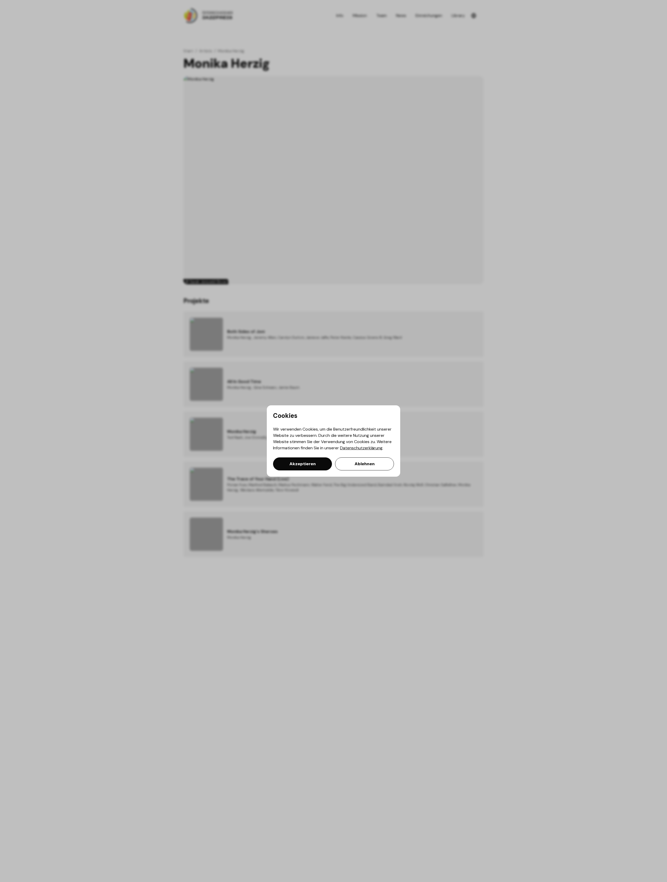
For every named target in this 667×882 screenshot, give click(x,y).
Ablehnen (365, 464)
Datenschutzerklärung (361, 448)
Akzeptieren (302, 464)
